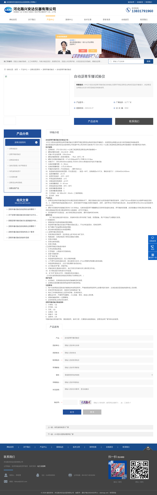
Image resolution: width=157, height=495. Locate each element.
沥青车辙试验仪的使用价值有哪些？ (22, 209)
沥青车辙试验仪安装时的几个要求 (21, 232)
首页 (16, 69)
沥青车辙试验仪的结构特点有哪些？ (22, 226)
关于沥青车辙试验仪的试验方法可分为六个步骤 (23, 215)
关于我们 (32, 20)
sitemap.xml (104, 493)
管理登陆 (113, 493)
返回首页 (131, 2)
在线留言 (140, 2)
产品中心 (50, 20)
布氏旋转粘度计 (15, 171)
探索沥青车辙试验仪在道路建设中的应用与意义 (23, 221)
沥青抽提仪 (13, 149)
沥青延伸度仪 (14, 160)
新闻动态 (59, 447)
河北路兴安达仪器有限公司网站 (24, 2)
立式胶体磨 (13, 177)
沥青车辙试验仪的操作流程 (18, 237)
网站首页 (13, 20)
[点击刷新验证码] (85, 402)
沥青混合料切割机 (15, 182)
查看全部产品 (14, 188)
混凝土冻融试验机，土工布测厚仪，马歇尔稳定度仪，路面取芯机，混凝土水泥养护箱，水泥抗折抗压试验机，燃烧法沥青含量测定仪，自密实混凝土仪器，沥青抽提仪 (73, 61)
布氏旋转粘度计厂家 (61, 427)
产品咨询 (93, 121)
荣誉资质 (106, 20)
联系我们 (149, 2)
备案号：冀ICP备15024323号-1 (86, 493)
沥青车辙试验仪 (48, 69)
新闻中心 (69, 20)
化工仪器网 (41, 466)
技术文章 (87, 20)
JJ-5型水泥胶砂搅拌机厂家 (64, 434)
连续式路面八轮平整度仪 (18, 165)
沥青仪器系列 (35, 69)
